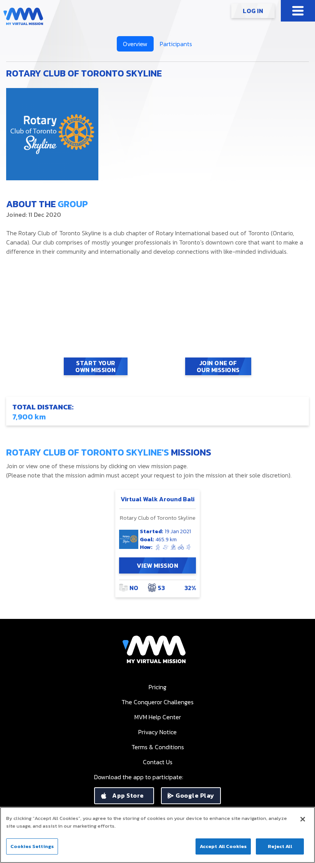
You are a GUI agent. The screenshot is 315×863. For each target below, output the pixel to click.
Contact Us (157, 762)
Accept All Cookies (223, 846)
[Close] (302, 819)
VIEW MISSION (158, 565)
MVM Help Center (157, 717)
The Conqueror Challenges (157, 702)
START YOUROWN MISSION (95, 366)
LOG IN (253, 10)
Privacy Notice (157, 732)
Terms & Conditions (157, 747)
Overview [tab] (135, 43)
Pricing (157, 687)
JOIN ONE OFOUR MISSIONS (218, 366)
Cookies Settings (32, 846)
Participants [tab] (176, 43)
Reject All (280, 846)
